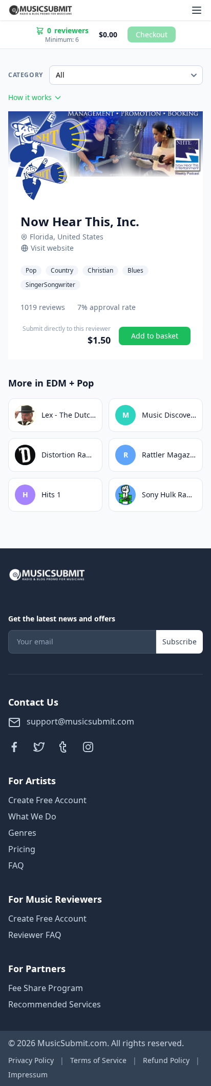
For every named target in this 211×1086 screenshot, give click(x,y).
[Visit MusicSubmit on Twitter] (39, 747)
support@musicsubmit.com (79, 721)
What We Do (32, 816)
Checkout (151, 34)
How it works (30, 97)
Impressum (28, 1074)
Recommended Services (54, 1004)
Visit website (52, 248)
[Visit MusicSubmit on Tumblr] (63, 747)
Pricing (21, 849)
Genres (22, 832)
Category (25, 75)
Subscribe (179, 641)
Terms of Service (98, 1060)
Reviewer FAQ (34, 934)
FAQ (16, 865)
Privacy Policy (31, 1060)
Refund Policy (166, 1060)
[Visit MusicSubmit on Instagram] (88, 747)
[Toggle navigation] (197, 10)
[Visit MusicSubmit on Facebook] (14, 747)
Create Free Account (47, 800)
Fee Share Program (45, 988)
